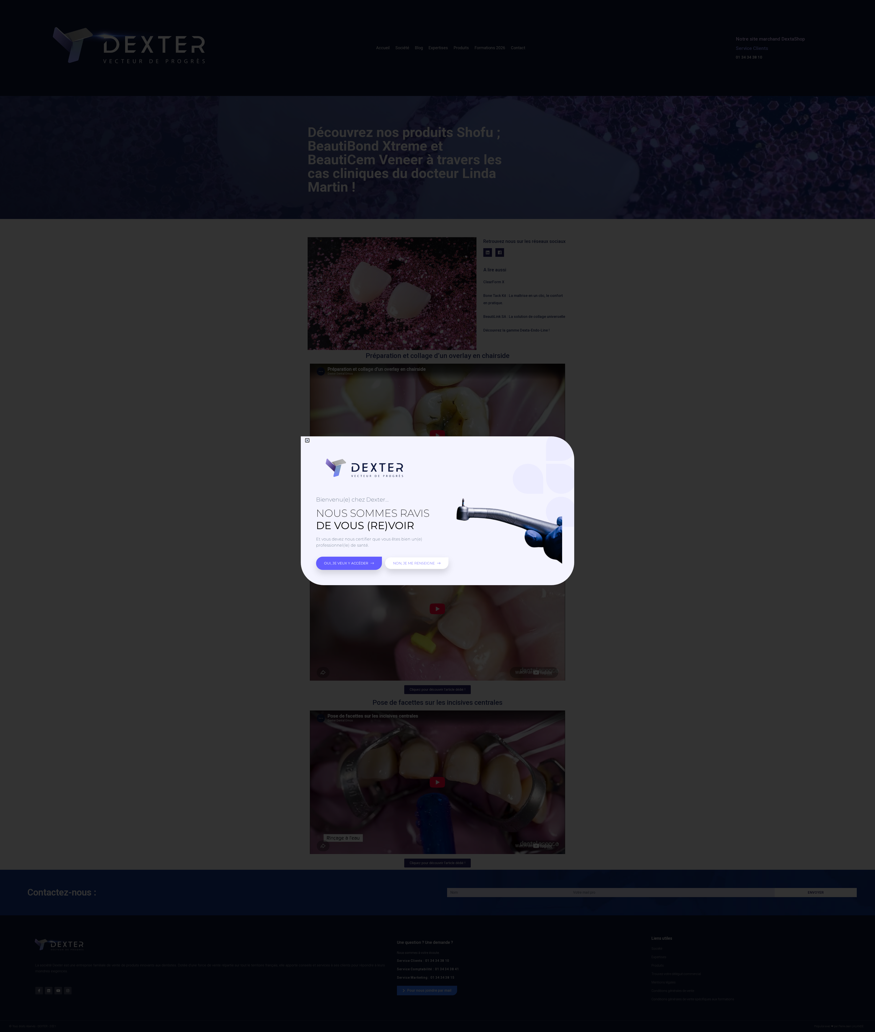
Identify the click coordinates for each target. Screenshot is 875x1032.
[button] (307, 440)
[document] (437, 516)
